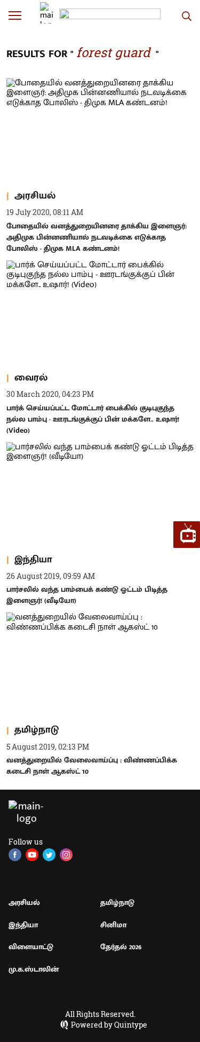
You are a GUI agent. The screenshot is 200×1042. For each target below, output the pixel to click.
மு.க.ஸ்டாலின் (34, 969)
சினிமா (113, 925)
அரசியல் (24, 902)
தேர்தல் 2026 (121, 947)
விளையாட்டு (31, 947)
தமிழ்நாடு (117, 902)
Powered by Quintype (109, 1025)
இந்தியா (23, 925)
